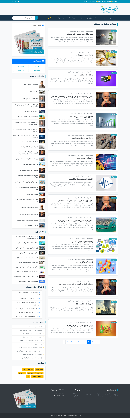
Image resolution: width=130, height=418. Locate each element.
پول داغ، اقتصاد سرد (85, 158)
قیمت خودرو (36, 70)
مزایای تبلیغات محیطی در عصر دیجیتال (32, 337)
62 (67, 342)
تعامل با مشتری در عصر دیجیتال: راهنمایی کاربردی (29, 351)
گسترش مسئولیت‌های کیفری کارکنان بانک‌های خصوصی (72, 96)
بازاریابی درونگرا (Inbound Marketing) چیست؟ (30, 348)
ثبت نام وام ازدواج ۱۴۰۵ (37, 376)
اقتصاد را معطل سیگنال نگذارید (81, 179)
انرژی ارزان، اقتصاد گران (84, 304)
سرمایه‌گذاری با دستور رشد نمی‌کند (80, 34)
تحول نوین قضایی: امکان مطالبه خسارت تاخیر (75, 200)
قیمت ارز (36, 66)
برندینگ (81, 18)
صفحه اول (113, 18)
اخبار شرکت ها (71, 18)
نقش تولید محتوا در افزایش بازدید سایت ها (26, 317)
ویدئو (76, 395)
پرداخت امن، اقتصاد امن (83, 75)
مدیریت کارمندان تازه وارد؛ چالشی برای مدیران (30, 330)
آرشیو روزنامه (60, 18)
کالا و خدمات (21, 70)
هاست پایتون (22, 373)
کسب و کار (98, 18)
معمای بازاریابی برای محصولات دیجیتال (32, 334)
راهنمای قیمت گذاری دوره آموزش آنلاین (32, 358)
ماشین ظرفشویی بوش (28, 370)
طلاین (27, 376)
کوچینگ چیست (39, 370)
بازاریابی (89, 18)
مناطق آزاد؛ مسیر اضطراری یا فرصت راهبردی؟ (75, 220)
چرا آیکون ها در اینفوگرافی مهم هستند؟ (27, 299)
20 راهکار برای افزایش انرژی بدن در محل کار (26, 309)
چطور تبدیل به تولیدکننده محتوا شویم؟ (32, 354)
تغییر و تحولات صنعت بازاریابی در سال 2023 (31, 341)
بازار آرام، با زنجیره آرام (84, 55)
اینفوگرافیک (75, 397)
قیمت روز (50, 18)
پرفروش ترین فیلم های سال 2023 (33, 344)
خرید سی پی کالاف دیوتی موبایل (35, 373)
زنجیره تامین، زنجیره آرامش (82, 241)
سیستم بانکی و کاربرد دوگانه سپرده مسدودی (76, 284)
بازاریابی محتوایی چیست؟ (35, 327)
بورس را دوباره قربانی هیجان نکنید (80, 325)
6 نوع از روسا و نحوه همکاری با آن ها (28, 313)
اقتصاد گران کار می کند (84, 262)
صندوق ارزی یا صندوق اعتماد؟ (81, 116)
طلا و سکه (21, 66)
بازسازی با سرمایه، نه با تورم (82, 138)
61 (71, 342)
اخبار (105, 18)
